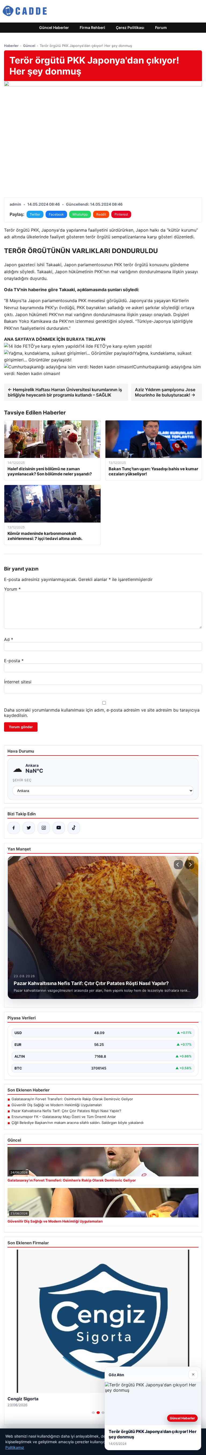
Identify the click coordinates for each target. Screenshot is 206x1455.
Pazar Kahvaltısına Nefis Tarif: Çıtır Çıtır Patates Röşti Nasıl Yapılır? (66, 1111)
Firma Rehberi (92, 27)
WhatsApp (80, 214)
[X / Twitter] (29, 828)
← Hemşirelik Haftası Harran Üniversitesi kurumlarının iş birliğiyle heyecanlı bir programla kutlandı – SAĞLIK (65, 392)
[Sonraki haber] (189, 864)
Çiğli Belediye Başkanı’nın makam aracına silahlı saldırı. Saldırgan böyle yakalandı (78, 1122)
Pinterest (121, 214)
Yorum (12, 589)
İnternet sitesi (17, 681)
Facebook (56, 214)
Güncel (29, 45)
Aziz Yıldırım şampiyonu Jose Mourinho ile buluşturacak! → (165, 392)
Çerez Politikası (130, 27)
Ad (8, 639)
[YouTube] (59, 828)
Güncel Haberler (54, 27)
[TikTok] (74, 828)
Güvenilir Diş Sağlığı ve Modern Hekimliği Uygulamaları (57, 1105)
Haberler (11, 45)
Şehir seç (22, 780)
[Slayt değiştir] (93, 1412)
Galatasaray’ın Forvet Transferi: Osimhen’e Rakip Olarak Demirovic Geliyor (72, 1099)
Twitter (35, 214)
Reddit (101, 214)
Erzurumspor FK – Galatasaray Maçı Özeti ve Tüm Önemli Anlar (64, 1117)
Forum (161, 27)
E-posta (14, 660)
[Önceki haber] (178, 864)
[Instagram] (44, 828)
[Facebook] (14, 828)
